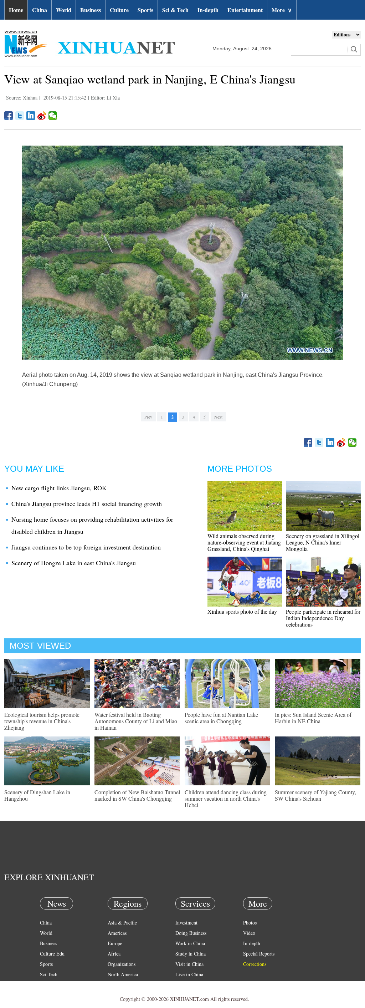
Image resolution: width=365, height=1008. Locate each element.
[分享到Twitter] (19, 115)
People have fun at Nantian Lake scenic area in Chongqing (221, 718)
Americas (117, 933)
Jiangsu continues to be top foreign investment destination (86, 547)
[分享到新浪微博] (41, 115)
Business (90, 10)
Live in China (189, 974)
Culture (119, 10)
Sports (145, 10)
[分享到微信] (52, 115)
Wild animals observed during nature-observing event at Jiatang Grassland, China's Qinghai (244, 542)
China (39, 10)
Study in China (190, 953)
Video (249, 933)
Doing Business (190, 933)
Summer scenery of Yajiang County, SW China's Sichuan (315, 795)
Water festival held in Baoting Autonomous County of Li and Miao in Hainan (135, 721)
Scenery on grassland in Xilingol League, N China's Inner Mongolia (322, 542)
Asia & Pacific (122, 922)
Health (46, 984)
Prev (148, 417)
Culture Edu (52, 953)
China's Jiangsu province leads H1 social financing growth (86, 503)
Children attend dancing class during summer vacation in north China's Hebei (226, 798)
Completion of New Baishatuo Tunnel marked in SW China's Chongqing (137, 795)
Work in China (190, 943)
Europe (115, 943)
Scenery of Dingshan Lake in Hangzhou (37, 795)
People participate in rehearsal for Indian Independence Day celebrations (323, 618)
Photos (250, 922)
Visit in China (189, 964)
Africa (114, 953)
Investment (186, 922)
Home (16, 10)
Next (218, 417)
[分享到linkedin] (30, 115)
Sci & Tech (175, 10)
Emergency (186, 984)
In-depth (208, 10)
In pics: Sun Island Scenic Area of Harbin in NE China (313, 718)
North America (123, 974)
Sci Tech (48, 974)
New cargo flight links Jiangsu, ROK (59, 487)
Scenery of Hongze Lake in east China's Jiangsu (73, 562)
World (63, 10)
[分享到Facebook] (8, 115)
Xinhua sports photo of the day (242, 611)
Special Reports (258, 953)
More (282, 10)
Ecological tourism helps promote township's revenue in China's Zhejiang (41, 721)
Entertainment (245, 10)
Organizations (121, 964)
